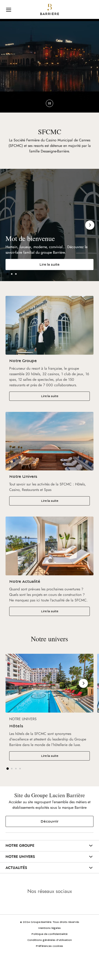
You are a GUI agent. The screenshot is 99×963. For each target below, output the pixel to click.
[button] (7, 274)
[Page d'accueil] (49, 9)
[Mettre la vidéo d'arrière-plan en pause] (49, 103)
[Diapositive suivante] (89, 225)
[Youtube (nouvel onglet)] (49, 904)
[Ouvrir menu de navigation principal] (9, 9)
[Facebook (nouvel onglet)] (62, 904)
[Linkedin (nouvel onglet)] (36, 904)
